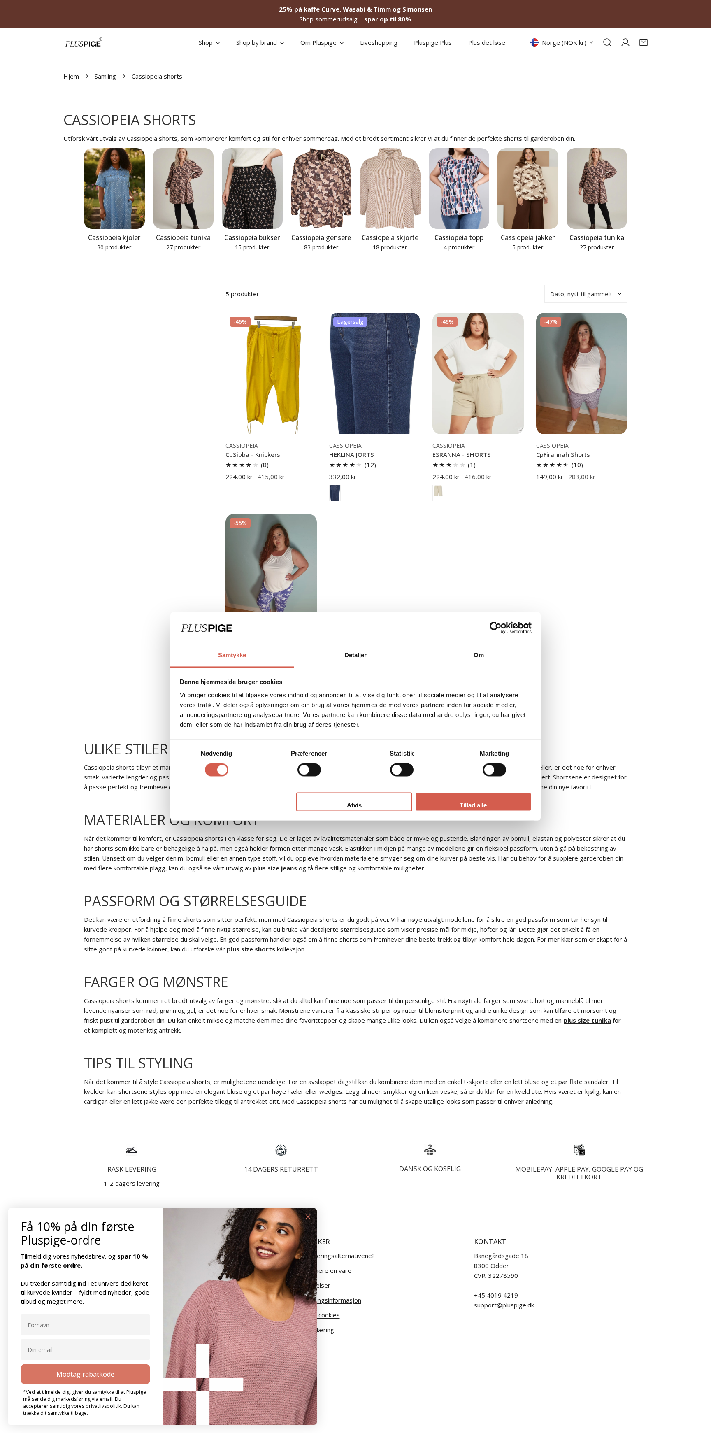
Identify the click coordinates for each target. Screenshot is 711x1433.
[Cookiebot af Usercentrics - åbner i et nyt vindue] (496, 628)
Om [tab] (479, 654)
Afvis (354, 805)
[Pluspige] (84, 42)
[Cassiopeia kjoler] (114, 188)
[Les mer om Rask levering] (131, 1150)
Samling (105, 76)
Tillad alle (473, 805)
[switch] (309, 770)
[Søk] (607, 42)
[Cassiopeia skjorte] (390, 188)
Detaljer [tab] (355, 654)
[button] (643, 42)
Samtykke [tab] (232, 654)
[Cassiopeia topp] (459, 188)
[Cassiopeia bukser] (252, 188)
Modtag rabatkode (85, 1374)
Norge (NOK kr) (564, 42)
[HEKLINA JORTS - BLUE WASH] (335, 493)
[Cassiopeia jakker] (527, 188)
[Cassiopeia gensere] (321, 188)
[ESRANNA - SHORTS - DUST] (438, 493)
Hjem (71, 76)
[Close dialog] (308, 1217)
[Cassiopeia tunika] (183, 188)
